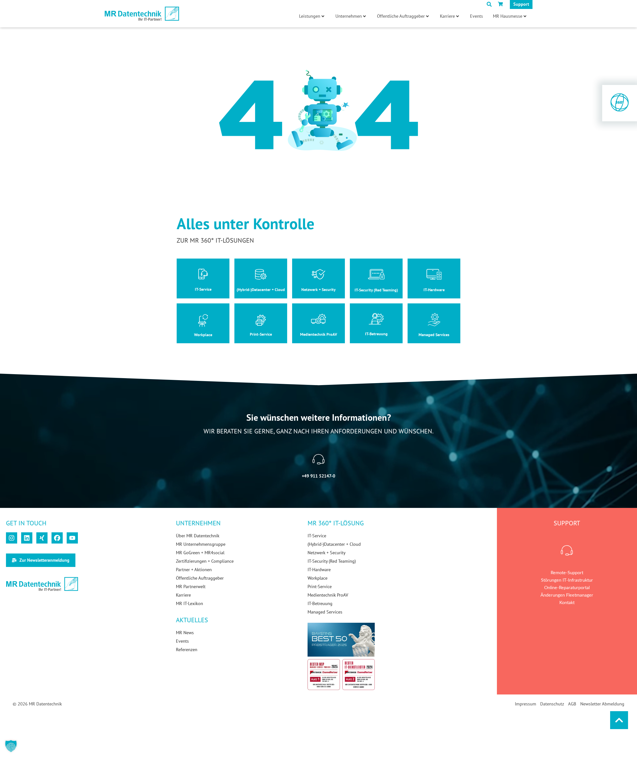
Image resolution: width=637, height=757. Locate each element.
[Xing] (42, 538)
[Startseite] (142, 13)
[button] (11, 746)
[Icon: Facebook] (57, 538)
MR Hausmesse (507, 16)
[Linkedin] (26, 538)
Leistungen (309, 16)
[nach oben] (619, 720)
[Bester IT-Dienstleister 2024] (358, 674)
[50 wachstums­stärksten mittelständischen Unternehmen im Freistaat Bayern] (341, 640)
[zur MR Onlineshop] (501, 4)
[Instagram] (11, 538)
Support (521, 4)
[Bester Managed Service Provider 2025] (324, 674)
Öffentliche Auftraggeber (401, 16)
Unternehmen (348, 16)
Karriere (447, 16)
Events (476, 16)
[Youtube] (72, 538)
